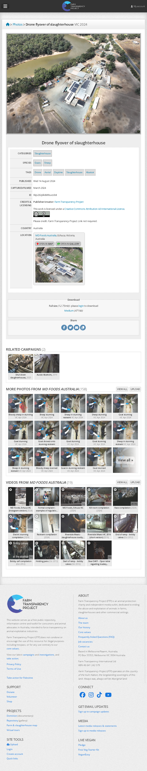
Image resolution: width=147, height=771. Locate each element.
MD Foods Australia (45, 235)
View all (122, 389)
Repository (17, 720)
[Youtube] (108, 695)
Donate (11, 692)
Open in (45, 243)
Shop (9, 701)
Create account (15, 754)
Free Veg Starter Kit (88, 749)
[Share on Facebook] (64, 327)
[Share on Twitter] (70, 327)
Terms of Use (14, 668)
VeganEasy (84, 754)
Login (9, 749)
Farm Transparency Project (69, 201)
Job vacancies (85, 641)
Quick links (12, 758)
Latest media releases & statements (97, 725)
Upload (135, 389)
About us (83, 618)
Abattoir (90, 172)
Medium (69, 310)
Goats (38, 162)
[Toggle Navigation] (5, 6)
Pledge (82, 745)
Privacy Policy (14, 664)
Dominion (20, 715)
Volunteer (12, 696)
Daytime (58, 172)
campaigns (28, 654)
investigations (46, 654)
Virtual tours (13, 730)
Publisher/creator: (43, 201)
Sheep (47, 162)
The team (83, 622)
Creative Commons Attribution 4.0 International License (94, 209)
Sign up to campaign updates (93, 711)
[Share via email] (76, 327)
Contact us (84, 646)
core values (13, 648)
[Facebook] (82, 695)
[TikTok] (99, 695)
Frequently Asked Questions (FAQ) (96, 637)
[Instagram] (91, 695)
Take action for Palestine (20, 677)
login (81, 306)
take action (12, 658)
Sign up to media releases (92, 730)
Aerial (48, 172)
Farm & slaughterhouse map (22, 725)
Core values (84, 632)
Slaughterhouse (43, 153)
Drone (38, 172)
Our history (84, 627)
